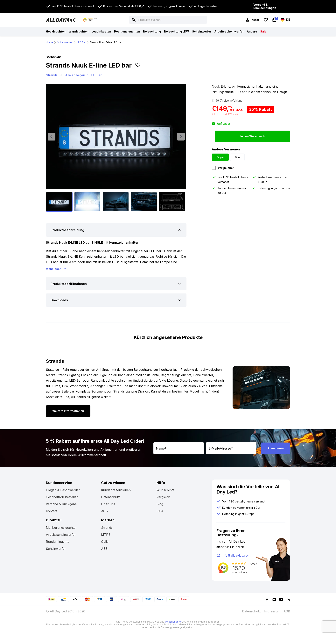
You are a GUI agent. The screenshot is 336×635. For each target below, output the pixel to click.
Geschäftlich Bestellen (62, 497)
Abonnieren (275, 448)
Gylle (104, 542)
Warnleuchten (78, 31)
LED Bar (81, 42)
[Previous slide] (51, 137)
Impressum (272, 611)
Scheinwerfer (201, 31)
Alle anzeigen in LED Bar (83, 75)
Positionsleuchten (127, 31)
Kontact (51, 511)
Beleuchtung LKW (176, 31)
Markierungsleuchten (61, 528)
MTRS (105, 535)
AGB (104, 511)
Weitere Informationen (68, 411)
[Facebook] (267, 599)
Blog (160, 504)
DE (288, 19)
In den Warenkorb (252, 136)
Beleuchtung (152, 31)
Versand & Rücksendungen (264, 6)
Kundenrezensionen (116, 490)
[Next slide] (181, 137)
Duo (237, 157)
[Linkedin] (288, 599)
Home (49, 42)
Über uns (108, 504)
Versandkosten (173, 621)
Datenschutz (110, 497)
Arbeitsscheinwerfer (229, 31)
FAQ (160, 511)
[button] (138, 67)
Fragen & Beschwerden (63, 490)
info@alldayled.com (236, 555)
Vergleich (163, 497)
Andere (252, 31)
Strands (51, 75)
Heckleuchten (56, 31)
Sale (263, 31)
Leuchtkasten (101, 31)
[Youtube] (281, 599)
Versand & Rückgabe (61, 504)
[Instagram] (274, 599)
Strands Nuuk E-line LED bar (106, 42)
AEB (104, 549)
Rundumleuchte (57, 542)
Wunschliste (165, 490)
